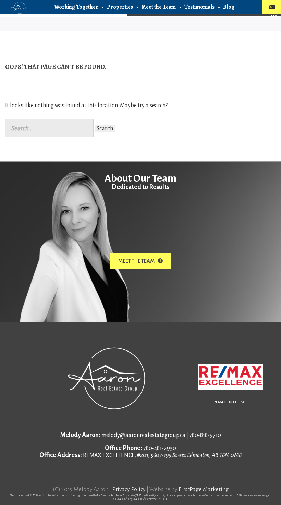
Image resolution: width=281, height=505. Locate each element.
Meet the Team (159, 7)
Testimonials (199, 7)
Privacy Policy (129, 489)
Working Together (76, 7)
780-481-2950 (159, 448)
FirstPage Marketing (204, 489)
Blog (228, 7)
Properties (120, 7)
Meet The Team (136, 261)
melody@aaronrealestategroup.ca (143, 435)
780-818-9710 (205, 435)
